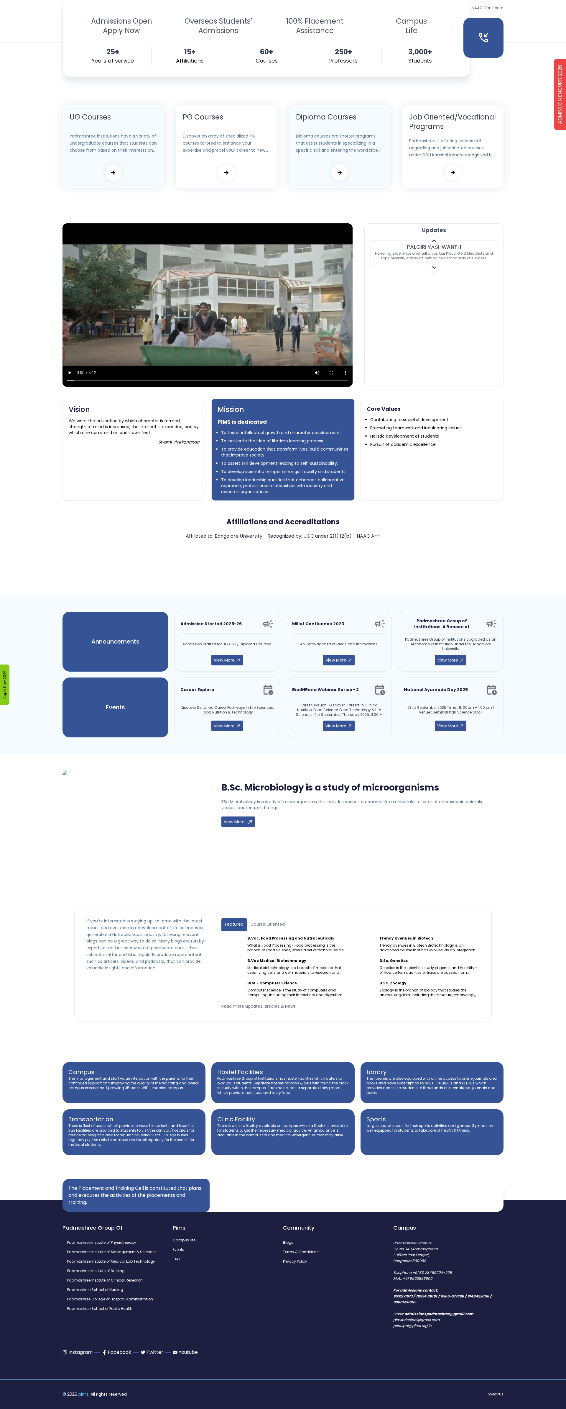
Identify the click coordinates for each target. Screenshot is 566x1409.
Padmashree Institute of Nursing (96, 1271)
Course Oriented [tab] (268, 924)
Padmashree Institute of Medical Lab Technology (111, 1261)
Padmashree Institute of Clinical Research (105, 1280)
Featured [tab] (234, 924)
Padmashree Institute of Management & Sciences (112, 1252)
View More (224, 660)
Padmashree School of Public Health (99, 1308)
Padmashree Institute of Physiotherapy (101, 1242)
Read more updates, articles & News (258, 1006)
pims (83, 1394)
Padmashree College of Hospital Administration (110, 1299)
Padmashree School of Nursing (95, 1289)
